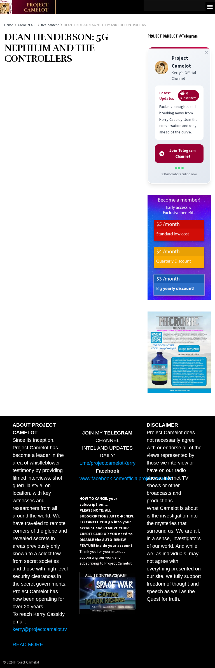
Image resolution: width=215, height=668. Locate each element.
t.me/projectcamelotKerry (107, 463)
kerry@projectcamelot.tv (40, 629)
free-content (50, 25)
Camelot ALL (27, 25)
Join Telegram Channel (183, 153)
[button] (210, 6)
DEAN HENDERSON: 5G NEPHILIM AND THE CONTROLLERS (105, 25)
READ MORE (28, 644)
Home (8, 25)
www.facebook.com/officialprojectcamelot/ (126, 478)
